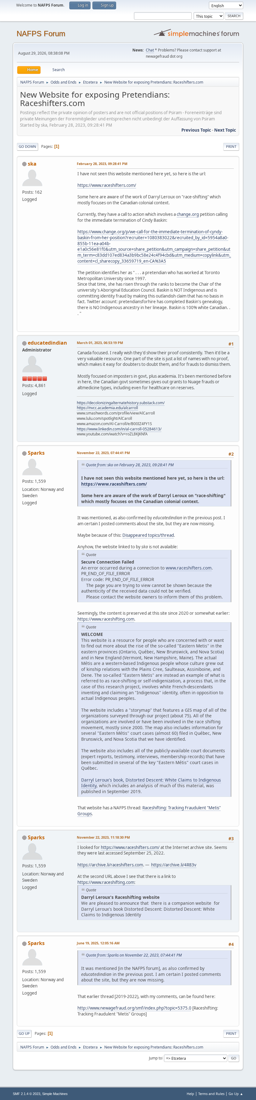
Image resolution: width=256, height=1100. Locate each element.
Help (190, 1093)
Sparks (36, 452)
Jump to (155, 1057)
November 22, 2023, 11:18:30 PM (103, 837)
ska (32, 163)
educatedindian (47, 342)
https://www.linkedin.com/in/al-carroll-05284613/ (119, 429)
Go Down (27, 146)
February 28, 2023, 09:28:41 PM (102, 163)
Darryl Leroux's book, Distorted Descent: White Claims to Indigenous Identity (151, 783)
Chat (150, 50)
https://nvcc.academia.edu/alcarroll (107, 407)
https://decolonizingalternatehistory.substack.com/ (121, 402)
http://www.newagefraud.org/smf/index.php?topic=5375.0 (134, 1008)
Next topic (225, 130)
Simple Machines (55, 1094)
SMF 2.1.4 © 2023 (26, 1094)
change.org (188, 214)
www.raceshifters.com (189, 568)
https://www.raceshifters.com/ (106, 185)
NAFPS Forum (41, 33)
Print (231, 146)
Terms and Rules (211, 1093)
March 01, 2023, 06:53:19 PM (100, 342)
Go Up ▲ (236, 1093)
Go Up (24, 1033)
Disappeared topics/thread (148, 535)
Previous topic (196, 130)
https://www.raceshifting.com (105, 619)
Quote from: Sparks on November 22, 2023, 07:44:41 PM (134, 955)
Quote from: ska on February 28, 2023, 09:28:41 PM (130, 465)
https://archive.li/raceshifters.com (110, 865)
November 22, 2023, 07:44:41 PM (103, 452)
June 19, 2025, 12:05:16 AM (98, 943)
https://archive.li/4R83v (173, 865)
